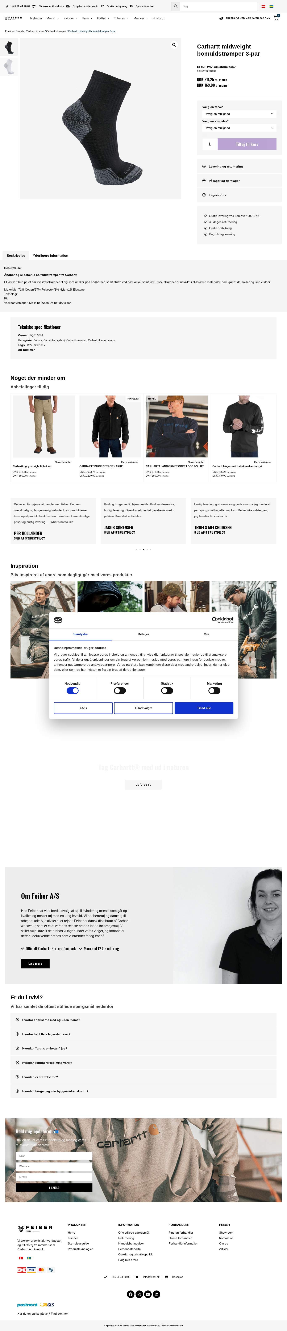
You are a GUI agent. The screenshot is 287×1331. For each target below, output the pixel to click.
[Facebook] (130, 1294)
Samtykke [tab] (80, 634)
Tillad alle (204, 708)
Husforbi (158, 18)
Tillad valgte (143, 708)
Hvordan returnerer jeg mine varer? (47, 1062)
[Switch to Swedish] (271, 6)
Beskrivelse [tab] (16, 255)
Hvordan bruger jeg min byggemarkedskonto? (55, 1091)
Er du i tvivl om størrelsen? (216, 66)
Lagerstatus (217, 195)
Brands (20, 31)
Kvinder (69, 18)
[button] (174, 45)
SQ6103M (40, 345)
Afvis (83, 708)
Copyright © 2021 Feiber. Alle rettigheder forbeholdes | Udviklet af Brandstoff (143, 1325)
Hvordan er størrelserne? (40, 1077)
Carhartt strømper (56, 31)
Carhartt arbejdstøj (54, 340)
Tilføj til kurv (247, 144)
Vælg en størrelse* (215, 121)
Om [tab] (206, 634)
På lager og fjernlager (224, 180)
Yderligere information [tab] (50, 255)
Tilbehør (119, 18)
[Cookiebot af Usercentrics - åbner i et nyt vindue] (215, 620)
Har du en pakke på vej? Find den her (42, 1313)
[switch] (120, 690)
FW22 (29, 345)
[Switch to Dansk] (263, 6)
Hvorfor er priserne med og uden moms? (51, 1020)
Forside (9, 31)
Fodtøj (101, 18)
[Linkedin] (156, 1294)
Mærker (138, 18)
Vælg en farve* (212, 106)
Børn (85, 18)
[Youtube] (148, 1294)
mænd (112, 340)
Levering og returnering (226, 166)
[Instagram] (139, 1294)
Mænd (50, 18)
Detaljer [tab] (143, 634)
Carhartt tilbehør (35, 31)
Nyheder (36, 18)
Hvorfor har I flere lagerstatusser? (46, 1034)
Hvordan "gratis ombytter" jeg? (44, 1048)
